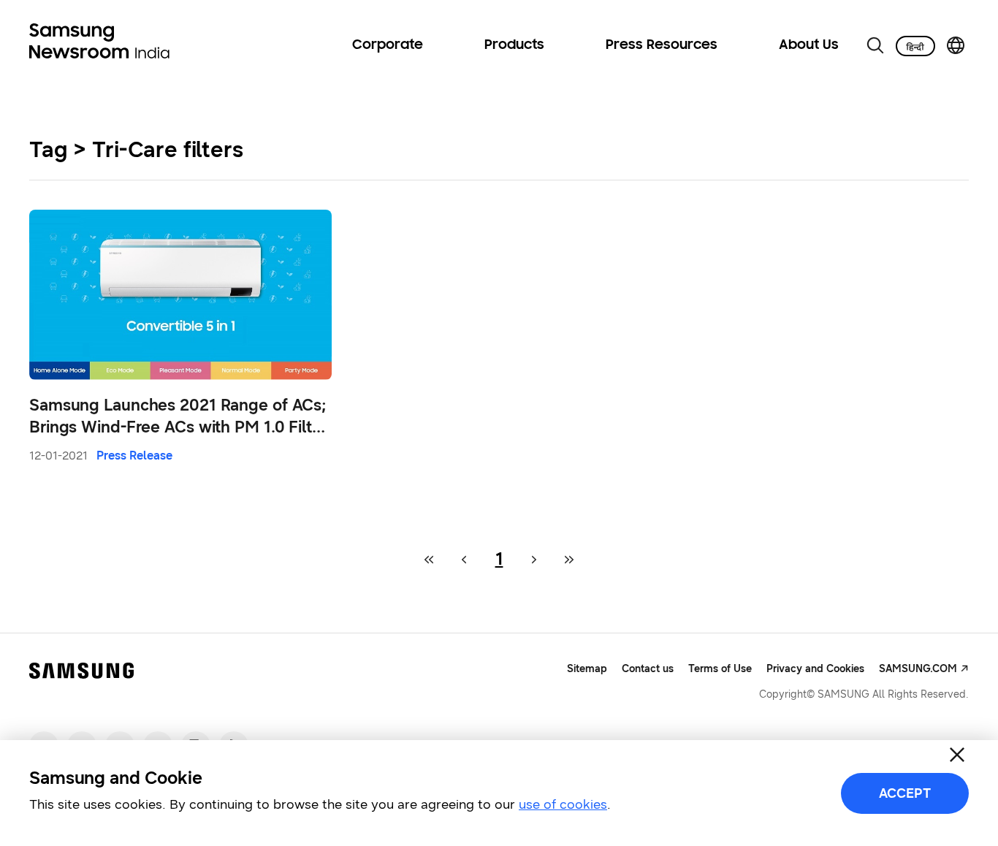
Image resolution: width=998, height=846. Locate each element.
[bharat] (915, 46)
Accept (905, 793)
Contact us (648, 669)
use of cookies (563, 804)
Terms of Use (720, 669)
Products (514, 45)
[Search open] (875, 45)
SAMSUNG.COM (918, 669)
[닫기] (957, 754)
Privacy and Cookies (815, 669)
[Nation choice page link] (955, 45)
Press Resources (661, 45)
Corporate (387, 45)
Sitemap (587, 669)
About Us (809, 45)
